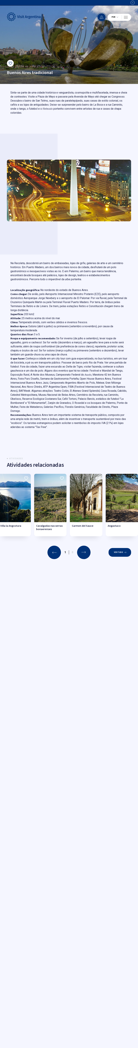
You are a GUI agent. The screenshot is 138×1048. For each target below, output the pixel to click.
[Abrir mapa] (102, 17)
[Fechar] (133, 3)
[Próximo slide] (84, 213)
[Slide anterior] (54, 552)
